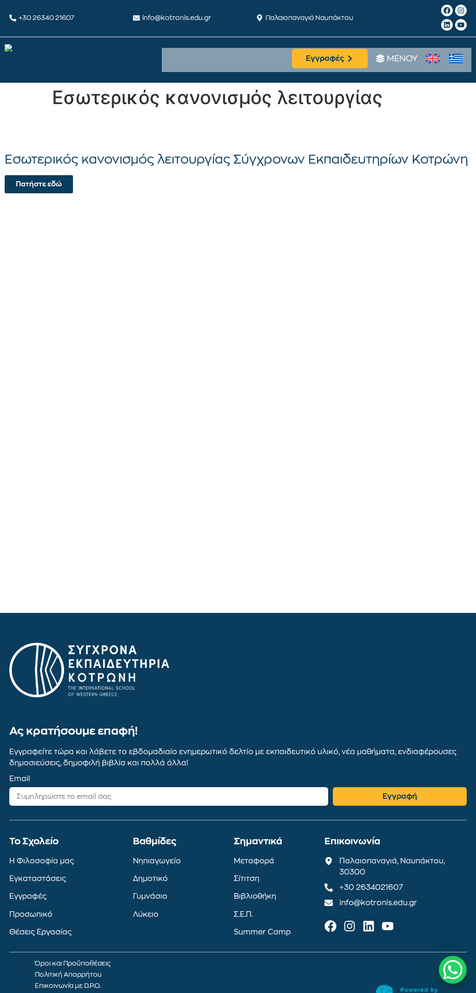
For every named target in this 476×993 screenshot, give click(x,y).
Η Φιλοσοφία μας (41, 861)
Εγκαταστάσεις (37, 878)
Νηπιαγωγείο (157, 861)
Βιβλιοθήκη (255, 896)
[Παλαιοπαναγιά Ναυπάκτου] (259, 17)
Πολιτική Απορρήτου (68, 974)
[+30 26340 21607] (12, 17)
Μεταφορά (254, 861)
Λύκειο (146, 914)
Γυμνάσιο (150, 896)
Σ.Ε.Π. (243, 914)
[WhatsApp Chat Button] (453, 970)
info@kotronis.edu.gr (176, 17)
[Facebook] (447, 10)
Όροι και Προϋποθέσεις (73, 963)
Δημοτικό (150, 878)
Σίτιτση (246, 878)
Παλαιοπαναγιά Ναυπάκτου (309, 17)
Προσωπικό (31, 914)
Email (19, 779)
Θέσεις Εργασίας (40, 932)
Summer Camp (262, 932)
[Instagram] (461, 10)
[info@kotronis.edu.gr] (136, 17)
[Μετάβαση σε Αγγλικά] (432, 59)
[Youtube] (461, 25)
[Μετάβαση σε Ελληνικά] (456, 59)
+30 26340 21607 (46, 17)
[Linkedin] (447, 25)
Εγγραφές (27, 896)
